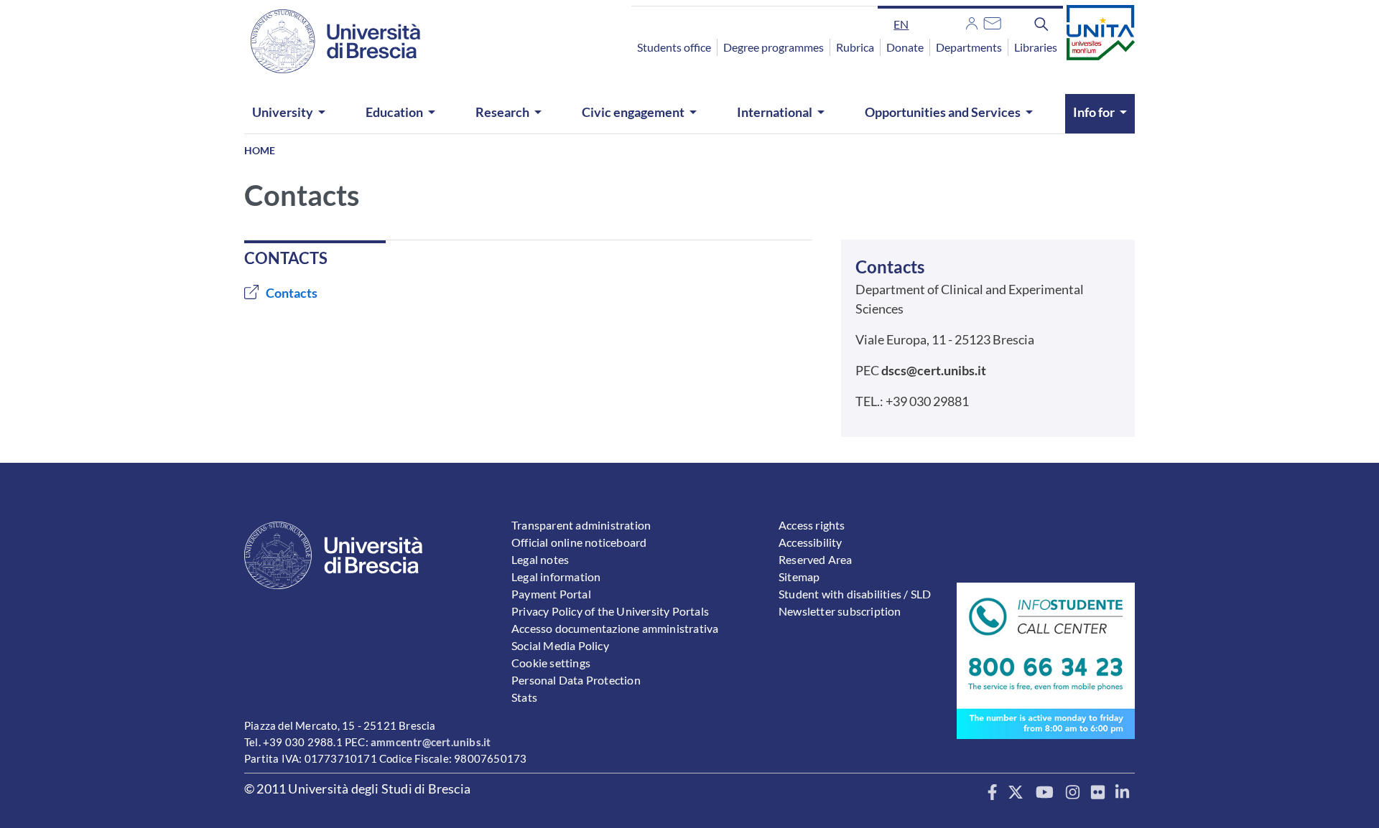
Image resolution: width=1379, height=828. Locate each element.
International (774, 112)
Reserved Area (816, 559)
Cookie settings (550, 662)
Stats (524, 697)
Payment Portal (551, 594)
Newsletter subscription (840, 611)
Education (394, 112)
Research (502, 112)
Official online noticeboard (578, 542)
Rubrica (855, 47)
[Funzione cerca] (1041, 23)
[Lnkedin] (1122, 792)
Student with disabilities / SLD (855, 594)
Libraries (1035, 47)
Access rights (812, 525)
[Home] (326, 41)
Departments (969, 47)
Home (259, 150)
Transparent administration (581, 525)
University (282, 112)
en (901, 24)
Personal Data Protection (576, 680)
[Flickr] (1098, 792)
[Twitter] (1016, 792)
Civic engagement (633, 112)
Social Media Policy (560, 645)
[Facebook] (992, 792)
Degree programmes (773, 47)
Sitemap (799, 576)
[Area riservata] (972, 21)
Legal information (555, 576)
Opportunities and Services (943, 112)
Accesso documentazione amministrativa (614, 628)
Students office (674, 47)
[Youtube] (1044, 792)
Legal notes (540, 559)
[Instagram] (1072, 792)
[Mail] (992, 21)
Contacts (291, 293)
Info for (1094, 112)
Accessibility (810, 542)
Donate (905, 47)
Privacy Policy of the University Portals (610, 611)
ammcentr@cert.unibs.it (431, 741)
